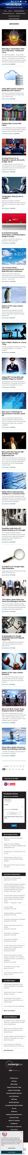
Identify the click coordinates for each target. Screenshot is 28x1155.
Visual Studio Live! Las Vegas (12, 966)
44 (16, 769)
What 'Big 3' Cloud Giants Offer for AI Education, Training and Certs (13, 50)
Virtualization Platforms (14, 16)
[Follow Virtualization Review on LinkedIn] (11, 1)
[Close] (21, 1132)
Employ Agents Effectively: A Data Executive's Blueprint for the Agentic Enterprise (13, 986)
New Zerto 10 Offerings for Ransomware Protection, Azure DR (13, 413)
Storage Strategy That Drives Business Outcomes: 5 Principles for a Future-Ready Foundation (14, 1038)
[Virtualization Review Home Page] (14, 5)
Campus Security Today (14, 1087)
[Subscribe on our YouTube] (8, 785)
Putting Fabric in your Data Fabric (11, 124)
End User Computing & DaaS (8, 13)
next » (23, 769)
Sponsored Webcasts (10, 1017)
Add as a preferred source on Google (14, 7)
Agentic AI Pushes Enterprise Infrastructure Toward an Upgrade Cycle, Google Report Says (15, 845)
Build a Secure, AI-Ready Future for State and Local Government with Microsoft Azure (13, 1030)
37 (17, 766)
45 (19, 769)
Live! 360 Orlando (8, 907)
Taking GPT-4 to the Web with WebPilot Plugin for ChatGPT (13, 378)
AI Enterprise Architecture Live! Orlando (14, 919)
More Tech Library (9, 1010)
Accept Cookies (11, 1152)
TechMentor (14, 1123)
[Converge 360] (14, 1065)
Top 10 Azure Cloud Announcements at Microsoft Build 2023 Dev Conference (13, 269)
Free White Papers (9, 980)
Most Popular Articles (10, 834)
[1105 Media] (14, 1071)
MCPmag (14, 1099)
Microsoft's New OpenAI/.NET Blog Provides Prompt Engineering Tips (13, 453)
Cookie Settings (11, 1148)
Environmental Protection (14, 1093)
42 (10, 769)
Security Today (14, 1117)
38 (20, 766)
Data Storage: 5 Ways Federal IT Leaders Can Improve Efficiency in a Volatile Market (13, 1000)
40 (3, 769)
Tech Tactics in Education (14, 1126)
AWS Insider (14, 1084)
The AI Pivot (14, 1129)
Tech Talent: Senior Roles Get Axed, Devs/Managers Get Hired (14, 600)
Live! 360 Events (14, 1096)
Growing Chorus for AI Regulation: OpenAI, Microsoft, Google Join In (13, 160)
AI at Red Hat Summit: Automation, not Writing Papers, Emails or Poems (14, 234)
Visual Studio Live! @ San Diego (12, 878)
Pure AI (14, 1108)
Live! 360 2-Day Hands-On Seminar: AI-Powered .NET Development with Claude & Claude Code (14, 947)
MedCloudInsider (14, 1102)
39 (23, 766)
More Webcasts (8, 1050)
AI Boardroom (14, 1078)
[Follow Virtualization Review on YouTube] (21, 1)
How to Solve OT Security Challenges (14, 1006)
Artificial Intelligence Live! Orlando (13, 913)
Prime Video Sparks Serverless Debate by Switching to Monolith (14, 748)
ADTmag (14, 1081)
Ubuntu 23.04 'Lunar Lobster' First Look (12, 307)
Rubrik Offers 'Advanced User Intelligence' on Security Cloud (13, 493)
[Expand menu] (25, 2)
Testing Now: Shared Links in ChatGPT (12, 197)
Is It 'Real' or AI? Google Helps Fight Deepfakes (13, 567)
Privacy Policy (15, 809)
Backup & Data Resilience (14, 18)
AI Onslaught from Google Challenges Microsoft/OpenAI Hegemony (13, 638)
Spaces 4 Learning (14, 1120)
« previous (6, 766)
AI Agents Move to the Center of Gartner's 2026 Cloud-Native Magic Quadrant (13, 859)
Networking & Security (21, 13)
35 (11, 766)
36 (14, 766)
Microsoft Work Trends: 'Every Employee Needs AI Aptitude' (13, 710)
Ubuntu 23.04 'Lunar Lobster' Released (12, 673)
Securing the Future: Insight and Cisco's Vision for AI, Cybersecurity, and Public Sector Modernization (14, 1022)
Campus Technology (14, 1090)
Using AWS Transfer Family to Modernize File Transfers (13, 89)
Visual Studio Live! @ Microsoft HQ (13, 972)
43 (13, 769)
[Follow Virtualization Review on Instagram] (18, 1)
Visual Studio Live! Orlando (11, 939)
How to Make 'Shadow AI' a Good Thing (14, 343)
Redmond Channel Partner (14, 1114)
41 (6, 769)
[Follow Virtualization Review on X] (13, 1)
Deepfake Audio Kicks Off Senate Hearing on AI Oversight (13, 529)
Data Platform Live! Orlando (11, 933)
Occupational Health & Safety (14, 1105)
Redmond (14, 1111)
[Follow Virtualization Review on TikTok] (16, 1)
